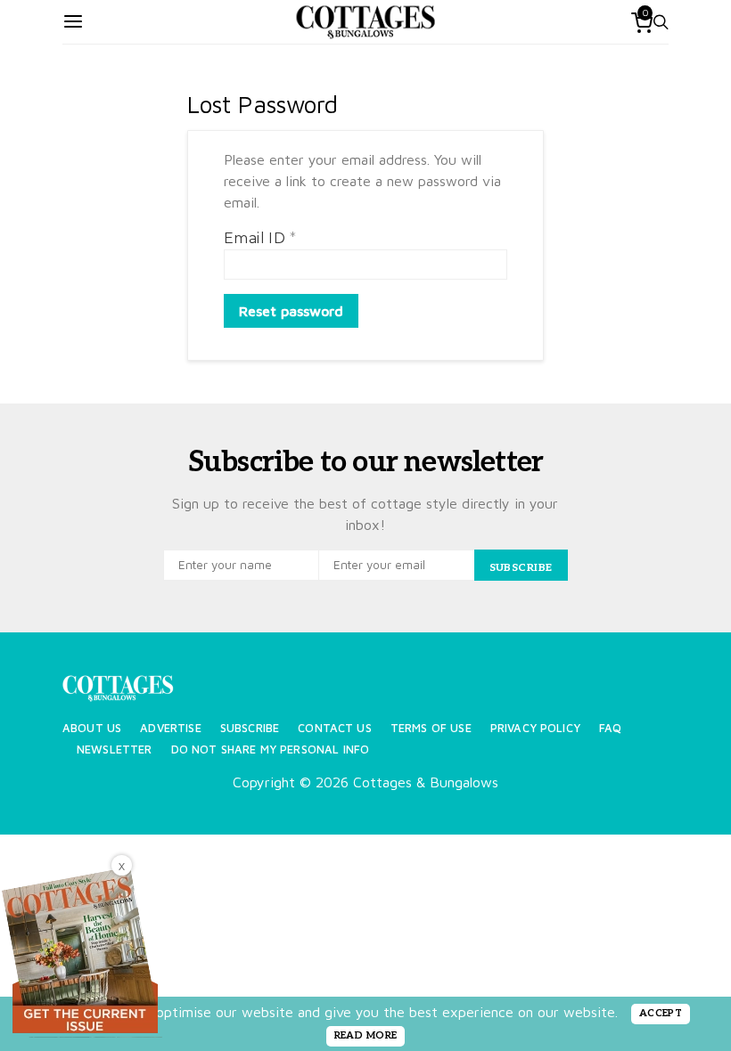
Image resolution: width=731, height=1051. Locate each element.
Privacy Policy (535, 728)
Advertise (170, 728)
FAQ (610, 728)
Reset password (291, 311)
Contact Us (335, 728)
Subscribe (249, 728)
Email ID (260, 238)
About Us (91, 728)
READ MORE (366, 1035)
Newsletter (114, 749)
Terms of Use (431, 728)
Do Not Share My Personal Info (270, 749)
